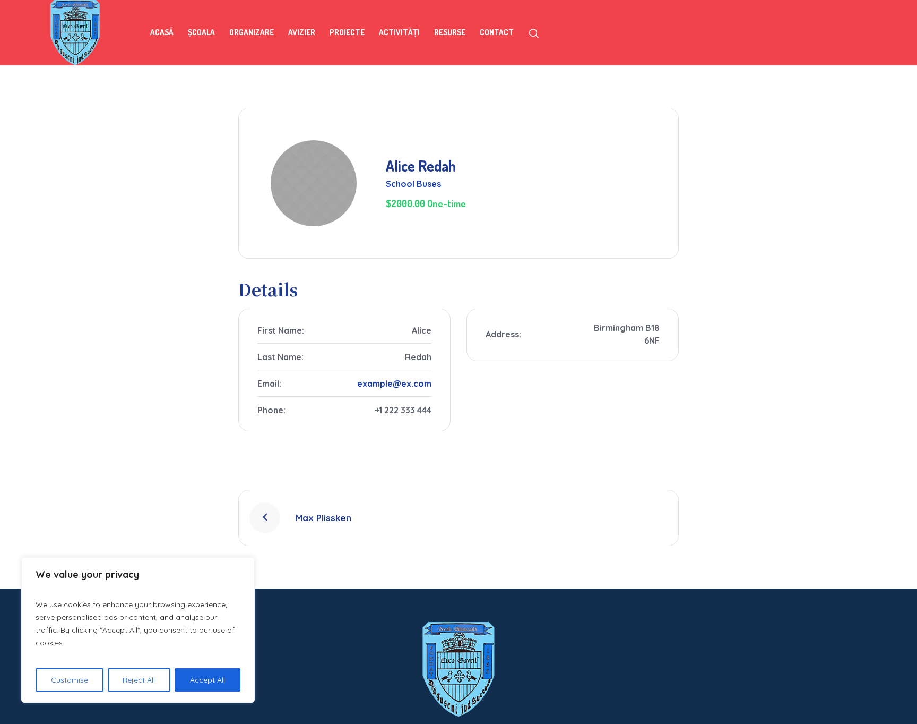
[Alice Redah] (314, 183)
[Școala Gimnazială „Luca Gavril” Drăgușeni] (458, 669)
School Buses (413, 183)
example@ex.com (394, 383)
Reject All (139, 680)
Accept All (207, 680)
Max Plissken (323, 517)
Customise (69, 680)
